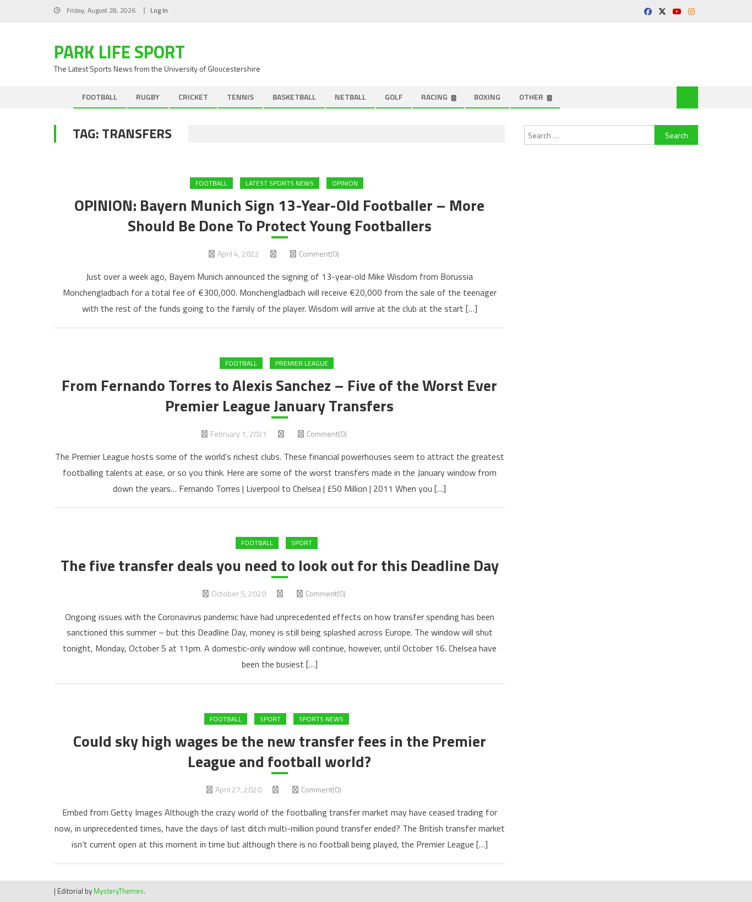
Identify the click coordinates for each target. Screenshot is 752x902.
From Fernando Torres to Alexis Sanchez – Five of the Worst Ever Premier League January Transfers (279, 396)
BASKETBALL (294, 96)
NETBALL (350, 96)
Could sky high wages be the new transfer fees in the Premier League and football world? (279, 751)
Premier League (301, 363)
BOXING (487, 96)
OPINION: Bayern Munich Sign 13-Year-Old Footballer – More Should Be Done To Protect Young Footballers (279, 215)
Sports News (321, 719)
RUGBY (148, 96)
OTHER (531, 96)
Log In (159, 10)
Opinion (345, 183)
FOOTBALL (99, 96)
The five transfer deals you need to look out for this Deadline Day (280, 565)
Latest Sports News (280, 183)
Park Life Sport (119, 52)
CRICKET (193, 96)
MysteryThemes (119, 890)
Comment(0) (319, 253)
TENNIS (240, 96)
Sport (301, 542)
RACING (434, 96)
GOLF (393, 96)
